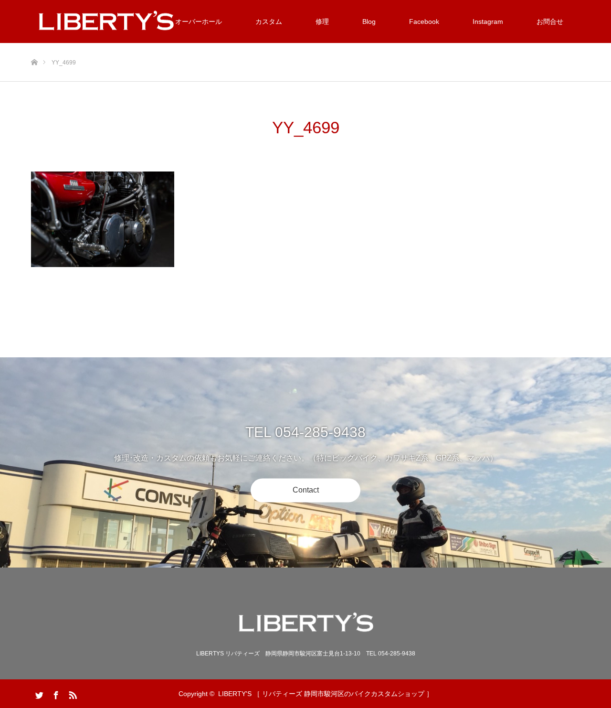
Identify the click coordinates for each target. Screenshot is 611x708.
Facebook (424, 21)
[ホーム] (34, 46)
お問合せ (550, 21)
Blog (369, 21)
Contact (306, 490)
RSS (71, 693)
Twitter (38, 693)
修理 (322, 21)
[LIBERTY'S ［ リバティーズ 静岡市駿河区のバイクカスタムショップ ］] (306, 623)
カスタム (268, 21)
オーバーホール (198, 21)
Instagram (488, 21)
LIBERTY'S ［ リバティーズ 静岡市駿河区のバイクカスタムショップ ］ (325, 693)
